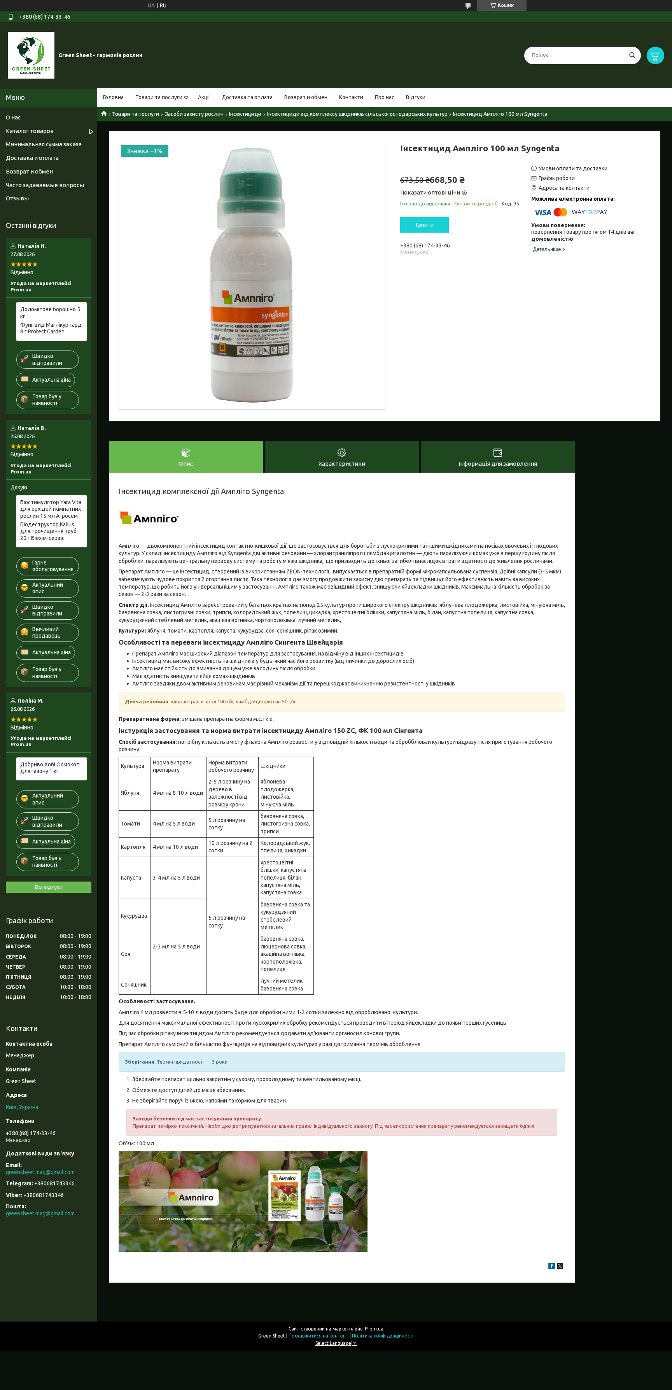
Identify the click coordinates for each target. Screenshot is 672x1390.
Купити (425, 225)
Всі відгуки (49, 887)
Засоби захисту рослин (194, 114)
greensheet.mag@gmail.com (40, 1172)
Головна (113, 97)
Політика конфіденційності (383, 1335)
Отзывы (17, 198)
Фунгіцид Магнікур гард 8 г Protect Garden (51, 328)
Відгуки (415, 97)
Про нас (384, 97)
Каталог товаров (30, 131)
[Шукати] (632, 55)
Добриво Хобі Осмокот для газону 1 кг (49, 768)
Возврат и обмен (305, 97)
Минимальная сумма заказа (44, 144)
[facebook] (551, 1267)
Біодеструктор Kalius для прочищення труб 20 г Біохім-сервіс (48, 531)
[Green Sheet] (31, 55)
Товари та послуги (158, 97)
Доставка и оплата (32, 157)
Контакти (351, 97)
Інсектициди (245, 114)
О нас (13, 117)
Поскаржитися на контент (318, 1335)
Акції (204, 97)
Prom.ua (374, 1328)
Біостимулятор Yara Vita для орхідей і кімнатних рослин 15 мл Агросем (50, 509)
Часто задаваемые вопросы (45, 185)
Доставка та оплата (247, 97)
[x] (560, 1267)
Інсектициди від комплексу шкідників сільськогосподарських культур (357, 114)
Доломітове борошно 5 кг (50, 312)
